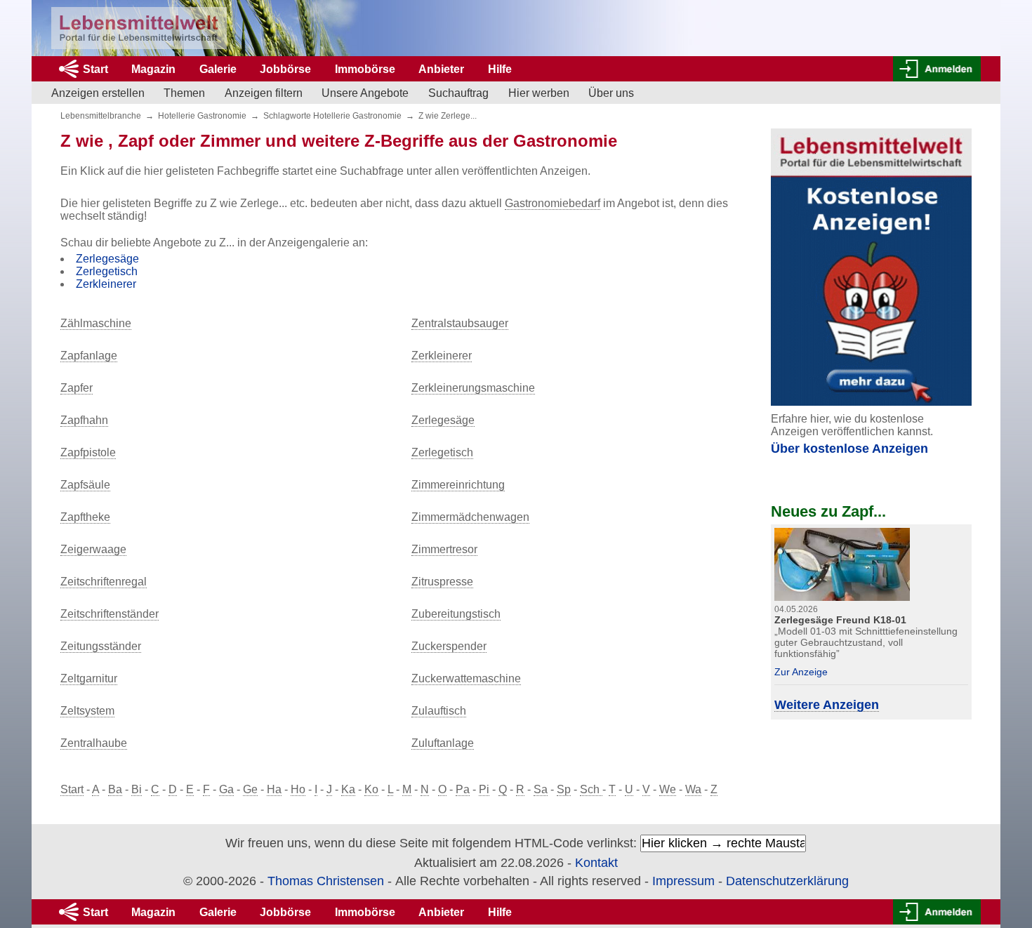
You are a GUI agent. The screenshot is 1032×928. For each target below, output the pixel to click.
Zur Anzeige (801, 671)
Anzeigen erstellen (98, 93)
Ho (298, 789)
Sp (564, 789)
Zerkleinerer (106, 284)
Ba (115, 789)
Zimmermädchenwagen (470, 517)
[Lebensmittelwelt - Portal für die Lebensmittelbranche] (139, 28)
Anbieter (441, 69)
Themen (184, 93)
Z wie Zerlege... (447, 116)
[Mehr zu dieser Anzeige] (842, 563)
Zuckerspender (449, 646)
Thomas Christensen (325, 881)
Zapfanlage (88, 356)
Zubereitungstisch (456, 614)
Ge (250, 789)
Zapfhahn (84, 420)
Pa (463, 789)
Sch (591, 789)
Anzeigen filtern (264, 93)
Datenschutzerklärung (787, 881)
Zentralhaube (93, 743)
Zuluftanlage (442, 743)
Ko (371, 789)
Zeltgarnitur (88, 678)
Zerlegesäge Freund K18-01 (840, 619)
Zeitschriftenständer (109, 614)
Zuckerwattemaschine (466, 678)
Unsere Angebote (365, 93)
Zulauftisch (438, 711)
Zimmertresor (444, 549)
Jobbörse (285, 69)
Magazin (153, 69)
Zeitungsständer (100, 646)
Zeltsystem (87, 711)
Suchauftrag (458, 93)
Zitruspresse (442, 582)
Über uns (611, 93)
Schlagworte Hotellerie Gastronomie (332, 116)
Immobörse (365, 69)
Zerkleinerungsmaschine (473, 388)
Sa (541, 789)
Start (95, 69)
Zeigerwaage (93, 549)
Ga (226, 789)
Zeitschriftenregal (103, 582)
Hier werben (538, 93)
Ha (274, 789)
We (667, 789)
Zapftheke (85, 517)
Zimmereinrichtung (458, 485)
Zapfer (76, 388)
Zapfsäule (85, 485)
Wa (693, 789)
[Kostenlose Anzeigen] (871, 267)
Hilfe (500, 69)
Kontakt (596, 863)
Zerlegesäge (107, 259)
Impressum (683, 881)
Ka (348, 789)
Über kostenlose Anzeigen (849, 449)
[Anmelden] (937, 68)
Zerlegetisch (107, 271)
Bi (136, 789)
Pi (484, 789)
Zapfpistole (88, 452)
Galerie (218, 69)
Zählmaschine (95, 323)
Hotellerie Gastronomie (202, 116)
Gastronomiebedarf (552, 203)
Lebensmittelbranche (100, 116)
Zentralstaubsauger (459, 323)
